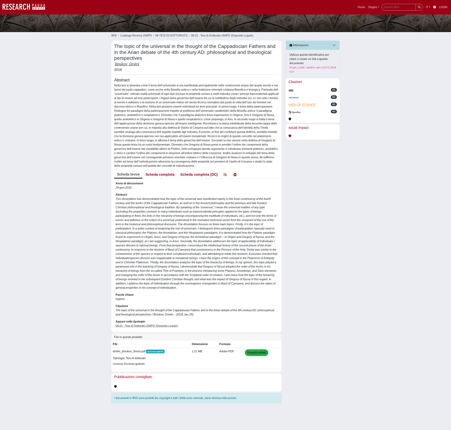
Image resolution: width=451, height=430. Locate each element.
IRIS (114, 35)
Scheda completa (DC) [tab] (199, 174)
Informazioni (300, 45)
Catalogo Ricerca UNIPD (136, 35)
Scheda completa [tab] (160, 174)
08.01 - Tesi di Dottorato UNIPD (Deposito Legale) (222, 35)
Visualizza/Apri (256, 352)
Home (361, 7)
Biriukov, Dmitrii (127, 64)
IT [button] (427, 7)
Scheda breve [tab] (128, 174)
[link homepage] (25, 7)
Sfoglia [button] (372, 7)
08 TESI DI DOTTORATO (171, 35)
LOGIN (443, 7)
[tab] (225, 174)
